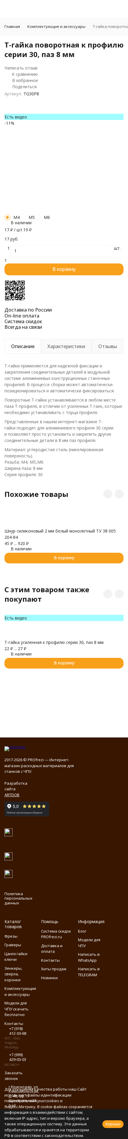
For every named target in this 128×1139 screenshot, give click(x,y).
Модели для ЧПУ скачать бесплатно (16, 1008)
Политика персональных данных (18, 898)
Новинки (49, 977)
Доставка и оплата (52, 948)
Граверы (12, 944)
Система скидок (23, 321)
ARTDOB (11, 794)
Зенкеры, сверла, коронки (13, 974)
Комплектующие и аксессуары (56, 26)
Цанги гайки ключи (15, 956)
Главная (12, 26)
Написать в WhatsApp (89, 957)
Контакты (50, 960)
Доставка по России (28, 310)
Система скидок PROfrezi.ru (56, 934)
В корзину (64, 269)
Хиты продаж (53, 968)
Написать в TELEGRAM (89, 971)
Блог (82, 931)
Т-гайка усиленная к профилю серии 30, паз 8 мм (54, 642)
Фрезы (11, 936)
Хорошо (113, 1124)
